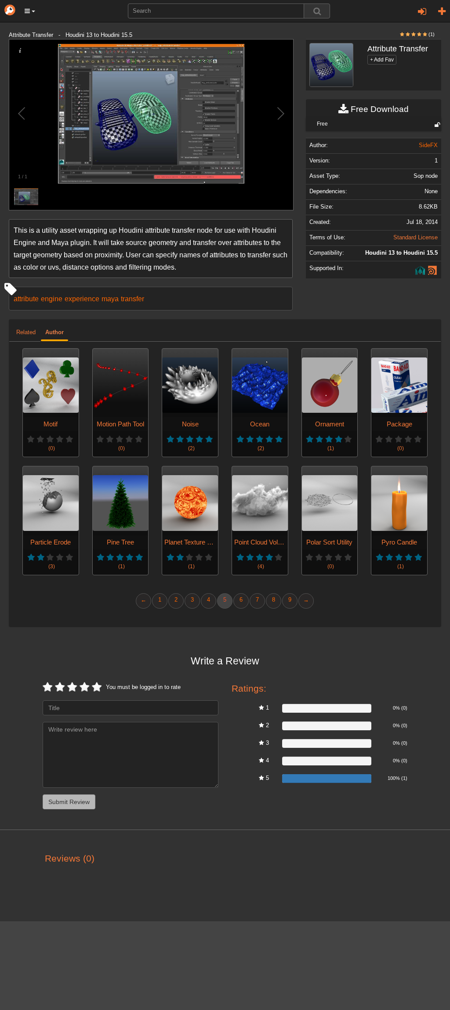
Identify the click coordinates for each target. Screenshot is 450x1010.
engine (51, 299)
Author (54, 332)
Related (26, 332)
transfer (132, 299)
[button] (30, 11)
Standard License (415, 237)
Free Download (378, 109)
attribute (26, 299)
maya (110, 299)
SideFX (428, 145)
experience (82, 299)
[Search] (317, 11)
